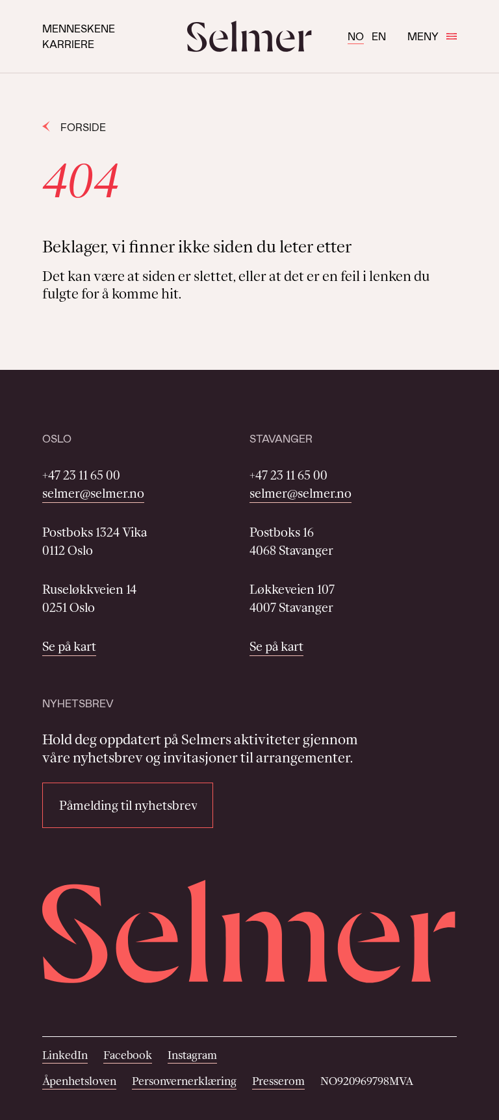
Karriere (68, 44)
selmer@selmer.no (93, 493)
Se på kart (69, 646)
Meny (423, 36)
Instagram (192, 1055)
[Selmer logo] (249, 36)
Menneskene (78, 28)
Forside (83, 127)
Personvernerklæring (184, 1081)
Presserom (278, 1081)
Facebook (127, 1055)
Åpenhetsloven (79, 1081)
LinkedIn (65, 1055)
